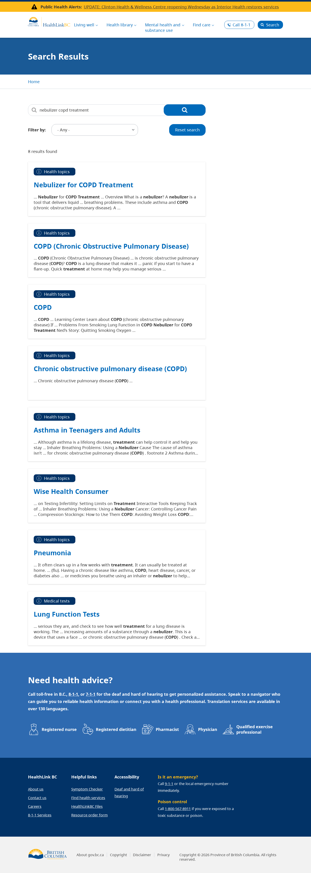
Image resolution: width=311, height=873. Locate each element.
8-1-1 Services (39, 815)
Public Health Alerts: (61, 7)
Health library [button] (120, 25)
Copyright (118, 855)
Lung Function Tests (66, 614)
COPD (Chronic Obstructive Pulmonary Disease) (111, 246)
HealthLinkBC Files (87, 806)
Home (34, 81)
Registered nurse (59, 729)
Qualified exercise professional (254, 729)
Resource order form (89, 815)
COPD (43, 307)
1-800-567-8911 (178, 808)
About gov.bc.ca (90, 855)
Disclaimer (142, 855)
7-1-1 (90, 694)
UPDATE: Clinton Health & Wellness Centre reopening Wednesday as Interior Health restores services (181, 7)
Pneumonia (52, 552)
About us (35, 789)
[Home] (49, 21)
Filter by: (37, 130)
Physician (207, 729)
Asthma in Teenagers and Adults (87, 429)
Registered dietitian (116, 729)
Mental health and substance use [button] (162, 27)
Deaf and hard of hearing (129, 792)
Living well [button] (84, 25)
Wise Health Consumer (71, 491)
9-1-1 (169, 783)
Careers (34, 806)
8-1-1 (241, 25)
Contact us (37, 797)
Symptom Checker (87, 789)
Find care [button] (201, 25)
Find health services (88, 797)
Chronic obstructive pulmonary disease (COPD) (110, 368)
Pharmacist (167, 729)
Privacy (163, 855)
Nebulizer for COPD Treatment (83, 184)
